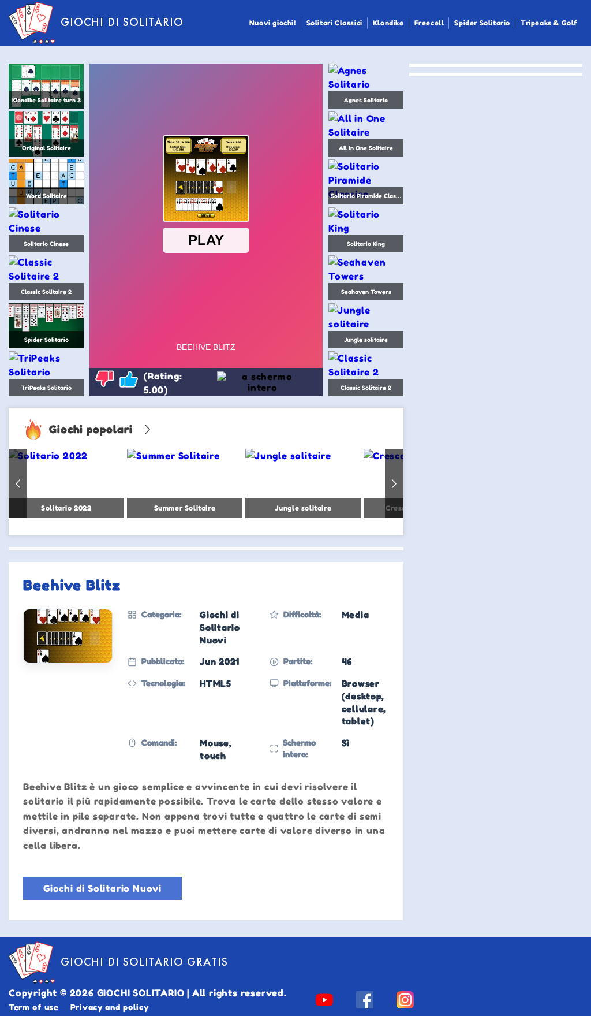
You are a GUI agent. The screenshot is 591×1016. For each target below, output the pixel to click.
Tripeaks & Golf (549, 22)
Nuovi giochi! (272, 22)
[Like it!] (128, 378)
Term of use (34, 1007)
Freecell (429, 22)
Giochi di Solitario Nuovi (102, 888)
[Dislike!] (104, 378)
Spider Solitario (482, 22)
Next (394, 483)
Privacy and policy (109, 1007)
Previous (18, 483)
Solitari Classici (334, 22)
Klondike (388, 22)
